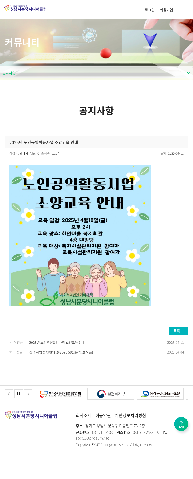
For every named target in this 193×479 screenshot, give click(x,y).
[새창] (61, 391)
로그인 (150, 9)
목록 (176, 330)
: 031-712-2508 (94, 432)
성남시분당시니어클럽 (25, 8)
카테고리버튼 (187, 10)
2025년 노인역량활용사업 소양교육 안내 (57, 342)
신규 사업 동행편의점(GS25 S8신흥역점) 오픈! (61, 352)
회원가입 (166, 9)
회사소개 (84, 415)
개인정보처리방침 (130, 415)
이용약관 (103, 415)
